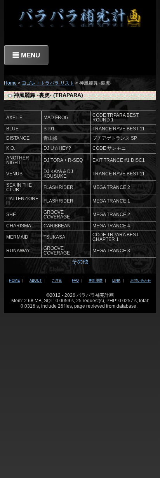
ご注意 (57, 280)
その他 (80, 261)
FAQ (75, 280)
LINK (116, 280)
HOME (14, 280)
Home (10, 83)
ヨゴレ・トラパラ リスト (48, 83)
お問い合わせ (140, 280)
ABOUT (36, 280)
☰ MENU (26, 55)
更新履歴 (96, 280)
